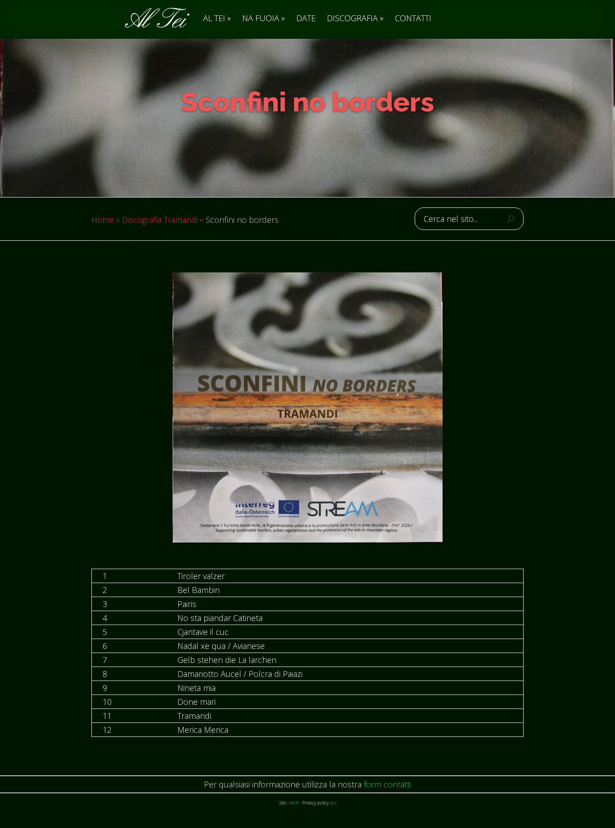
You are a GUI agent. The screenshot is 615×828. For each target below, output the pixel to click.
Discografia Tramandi (160, 219)
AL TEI (214, 18)
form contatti (387, 784)
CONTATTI (413, 18)
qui (333, 803)
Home (102, 219)
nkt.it (293, 803)
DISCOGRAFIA (352, 18)
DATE (306, 18)
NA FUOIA (260, 18)
